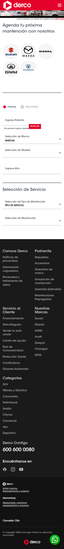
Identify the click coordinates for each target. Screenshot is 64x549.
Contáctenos (11, 363)
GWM (38, 331)
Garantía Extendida (48, 289)
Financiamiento (13, 318)
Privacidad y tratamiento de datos (13, 281)
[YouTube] (21, 469)
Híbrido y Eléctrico (15, 390)
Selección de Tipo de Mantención (25, 202)
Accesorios (42, 263)
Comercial (10, 421)
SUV (5, 384)
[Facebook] (5, 469)
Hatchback (10, 402)
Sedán (7, 409)
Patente (12, 107)
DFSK (38, 355)
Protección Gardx (14, 357)
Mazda (39, 324)
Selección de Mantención (20, 218)
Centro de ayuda (14, 341)
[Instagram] (13, 469)
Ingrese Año (12, 169)
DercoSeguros (12, 324)
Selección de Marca (17, 136)
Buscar (35, 126)
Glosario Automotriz (16, 369)
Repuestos (41, 257)
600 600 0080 (18, 450)
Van (5, 427)
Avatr (38, 337)
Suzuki (39, 318)
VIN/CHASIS (31, 107)
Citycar (7, 415)
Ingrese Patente (14, 120)
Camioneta (10, 396)
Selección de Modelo (17, 150)
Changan (41, 349)
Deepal (40, 343)
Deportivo (9, 433)
